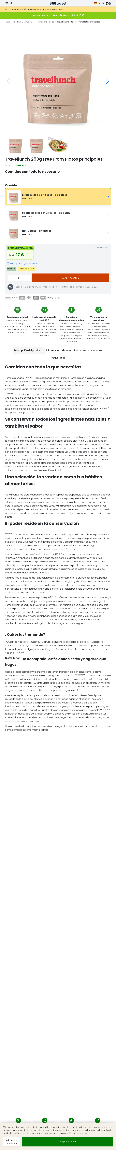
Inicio (7, 22)
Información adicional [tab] (58, 350)
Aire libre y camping (22, 22)
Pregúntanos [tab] (58, 357)
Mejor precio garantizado (24, 263)
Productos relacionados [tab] (88, 350)
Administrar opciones (12, 1141)
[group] (58, 81)
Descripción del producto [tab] (28, 350)
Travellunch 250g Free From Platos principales (78, 22)
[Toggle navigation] (7, 3)
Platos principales (46, 22)
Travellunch (19, 165)
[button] (107, 81)
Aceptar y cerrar (68, 1141)
